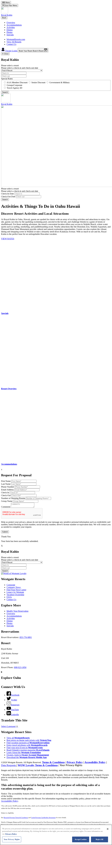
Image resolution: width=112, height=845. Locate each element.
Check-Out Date (8, 196)
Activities (11, 27)
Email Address (7, 490)
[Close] (108, 829)
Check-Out (6, 495)
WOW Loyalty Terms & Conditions (38, 765)
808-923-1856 (20, 667)
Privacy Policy (75, 762)
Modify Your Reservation (17, 611)
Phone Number (7, 487)
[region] (56, 835)
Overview (11, 22)
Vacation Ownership (15, 594)
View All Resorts (14, 42)
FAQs (9, 597)
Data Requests (9, 765)
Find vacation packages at (28, 743)
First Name (6, 481)
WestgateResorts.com (16, 39)
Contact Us (11, 44)
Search (5, 200)
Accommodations (14, 25)
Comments (5, 507)
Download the (27, 757)
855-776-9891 (26, 637)
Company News (14, 587)
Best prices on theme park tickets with (29, 740)
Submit (5, 532)
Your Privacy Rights (71, 765)
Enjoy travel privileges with (27, 745)
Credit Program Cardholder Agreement (43, 817)
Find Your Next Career (16, 590)
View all (18, 738)
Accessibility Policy (95, 762)
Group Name (6, 501)
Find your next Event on (25, 747)
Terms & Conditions (53, 762)
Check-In (5, 492)
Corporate (11, 585)
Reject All (99, 839)
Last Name (6, 484)
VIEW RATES (7, 239)
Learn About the (24, 752)
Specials (10, 35)
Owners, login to (28, 755)
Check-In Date (7, 194)
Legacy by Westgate (15, 592)
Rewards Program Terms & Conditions (16, 817)
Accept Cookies (81, 839)
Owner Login (11, 51)
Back (4, 18)
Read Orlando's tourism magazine (28, 750)
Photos (9, 32)
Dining (10, 30)
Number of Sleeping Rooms (13, 498)
